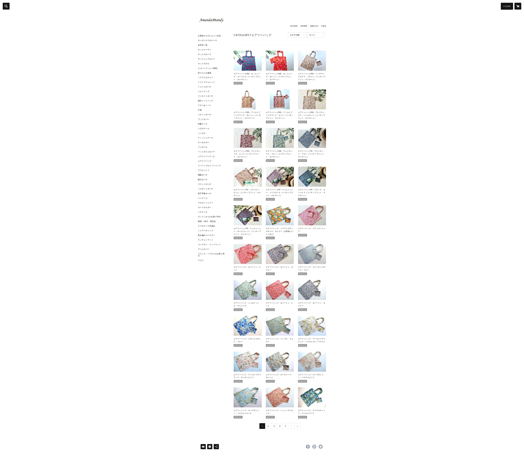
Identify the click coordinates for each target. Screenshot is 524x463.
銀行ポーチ (202, 179)
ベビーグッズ (203, 91)
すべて (312, 35)
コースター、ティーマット (209, 244)
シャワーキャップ (205, 231)
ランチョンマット (205, 240)
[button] (507, 6)
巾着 (200, 110)
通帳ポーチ (202, 175)
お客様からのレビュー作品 (209, 36)
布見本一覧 (202, 45)
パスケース (202, 212)
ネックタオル (203, 64)
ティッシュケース (205, 138)
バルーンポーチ (204, 115)
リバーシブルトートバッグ (209, 166)
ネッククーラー (204, 50)
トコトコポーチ (204, 87)
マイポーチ (202, 147)
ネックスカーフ (204, 54)
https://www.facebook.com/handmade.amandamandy (308, 447)
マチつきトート (204, 105)
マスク (201, 260)
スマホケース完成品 (206, 226)
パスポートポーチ (205, 189)
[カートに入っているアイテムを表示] (517, 6)
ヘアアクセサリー (205, 77)
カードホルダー (204, 207)
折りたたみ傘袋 (204, 73)
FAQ (323, 26)
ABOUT (314, 26)
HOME (294, 26)
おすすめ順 (295, 35)
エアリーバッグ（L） (207, 156)
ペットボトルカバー (206, 152)
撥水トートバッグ (205, 101)
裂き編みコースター (206, 235)
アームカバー (203, 249)
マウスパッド (203, 170)
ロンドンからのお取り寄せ (209, 217)
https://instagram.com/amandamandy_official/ (314, 447)
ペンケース (202, 198)
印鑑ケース (202, 124)
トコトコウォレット (206, 82)
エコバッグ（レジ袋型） (208, 68)
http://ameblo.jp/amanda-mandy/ (321, 447)
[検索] (6, 6)
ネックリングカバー (206, 59)
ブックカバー (203, 119)
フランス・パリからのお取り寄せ (211, 255)
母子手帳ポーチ (204, 193)
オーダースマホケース (207, 40)
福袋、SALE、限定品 (207, 221)
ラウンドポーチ (204, 184)
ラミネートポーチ (205, 96)
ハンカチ (202, 133)
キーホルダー (203, 142)
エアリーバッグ (204, 161)
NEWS (303, 26)
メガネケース (203, 128)
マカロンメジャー (205, 203)
